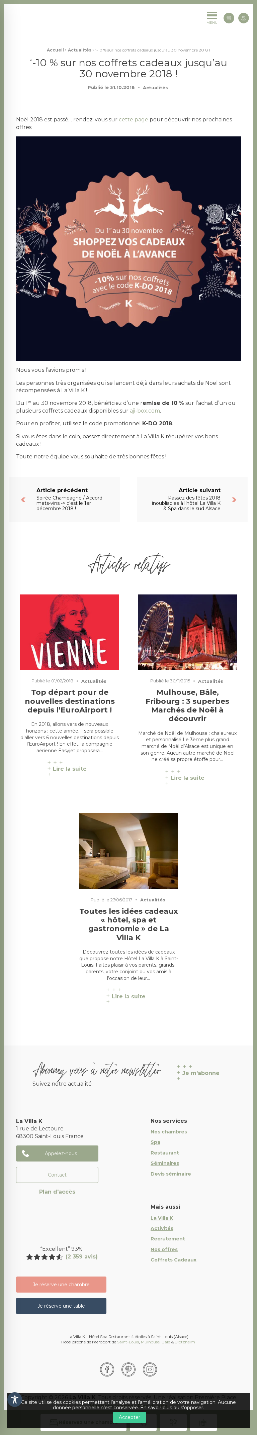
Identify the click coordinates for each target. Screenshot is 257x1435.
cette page (133, 119)
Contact (57, 1175)
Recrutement (168, 1239)
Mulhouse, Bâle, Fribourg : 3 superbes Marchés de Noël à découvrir (187, 705)
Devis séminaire (171, 1174)
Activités (162, 1228)
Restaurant (165, 1153)
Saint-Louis (128, 1341)
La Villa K (162, 1218)
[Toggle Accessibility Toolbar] (15, 1400)
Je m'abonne (201, 1073)
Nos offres (164, 1249)
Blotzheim (185, 1341)
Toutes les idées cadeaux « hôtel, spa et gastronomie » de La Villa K (128, 924)
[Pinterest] (128, 1369)
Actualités (79, 49)
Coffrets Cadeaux (173, 1260)
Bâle (166, 1341)
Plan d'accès (57, 1192)
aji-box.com (145, 411)
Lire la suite (70, 769)
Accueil (55, 49)
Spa (155, 1142)
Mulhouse (150, 1341)
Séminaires (165, 1163)
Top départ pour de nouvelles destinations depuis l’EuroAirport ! (70, 701)
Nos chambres (169, 1132)
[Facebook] (107, 1369)
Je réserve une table (61, 1306)
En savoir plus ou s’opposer (171, 1408)
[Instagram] (150, 1369)
